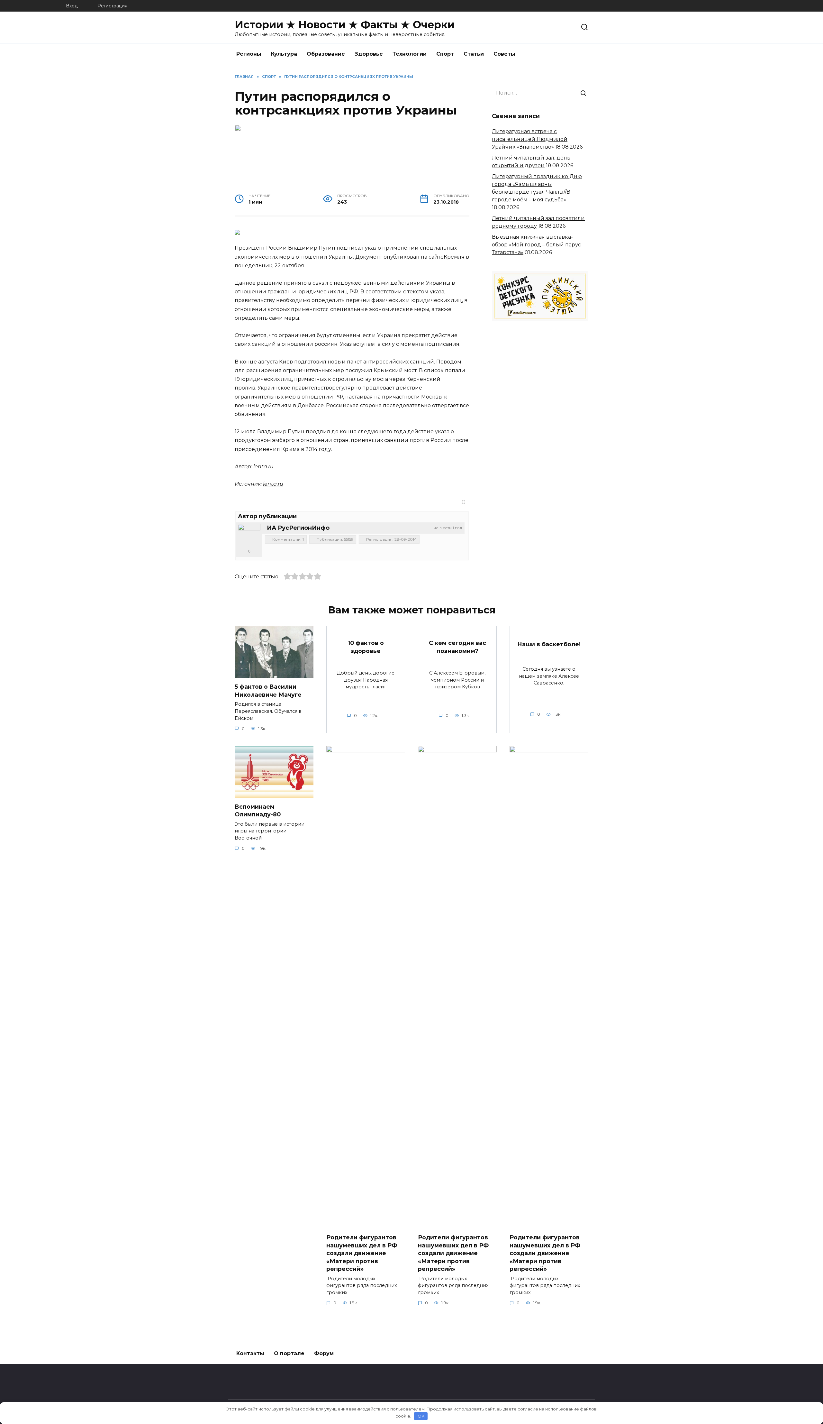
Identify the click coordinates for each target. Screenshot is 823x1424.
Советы (504, 54)
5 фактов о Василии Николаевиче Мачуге (268, 690)
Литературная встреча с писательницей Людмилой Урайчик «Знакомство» (529, 139)
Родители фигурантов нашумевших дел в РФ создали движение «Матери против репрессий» (361, 1253)
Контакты (250, 1353)
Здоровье (369, 54)
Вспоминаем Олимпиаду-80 (258, 810)
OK (421, 1416)
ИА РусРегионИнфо (298, 527)
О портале (289, 1353)
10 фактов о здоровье (366, 646)
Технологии (410, 54)
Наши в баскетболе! (549, 644)
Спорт (445, 54)
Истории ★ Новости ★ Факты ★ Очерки (345, 24)
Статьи (474, 54)
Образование (326, 54)
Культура (284, 54)
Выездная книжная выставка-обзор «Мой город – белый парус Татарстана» (536, 244)
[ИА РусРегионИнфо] (249, 535)
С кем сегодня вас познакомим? (457, 646)
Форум (324, 1353)
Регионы (248, 54)
